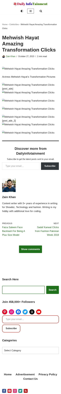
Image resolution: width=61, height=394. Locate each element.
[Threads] (31, 311)
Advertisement (25, 374)
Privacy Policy (48, 374)
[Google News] (26, 391)
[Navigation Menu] (30, 11)
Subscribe (49, 166)
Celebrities (14, 24)
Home (5, 24)
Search (52, 290)
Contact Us (30, 378)
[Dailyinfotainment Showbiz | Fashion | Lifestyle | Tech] (30, 4)
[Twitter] (25, 311)
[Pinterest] (4, 311)
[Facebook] (18, 311)
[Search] (41, 11)
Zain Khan (10, 56)
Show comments (30, 249)
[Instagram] (11, 311)
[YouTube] (38, 311)
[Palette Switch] (22, 11)
